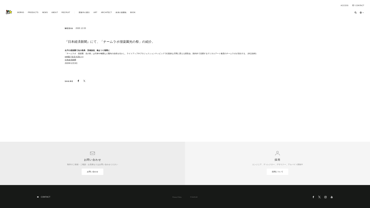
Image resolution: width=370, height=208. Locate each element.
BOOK (132, 12)
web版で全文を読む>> (74, 57)
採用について (277, 172)
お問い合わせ (92, 172)
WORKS (20, 12)
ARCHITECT (106, 12)
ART (95, 12)
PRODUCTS (33, 12)
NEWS (45, 12)
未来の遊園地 (120, 12)
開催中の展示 (84, 12)
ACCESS (344, 5)
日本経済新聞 (70, 60)
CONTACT (359, 5)
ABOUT (54, 12)
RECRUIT (66, 12)
